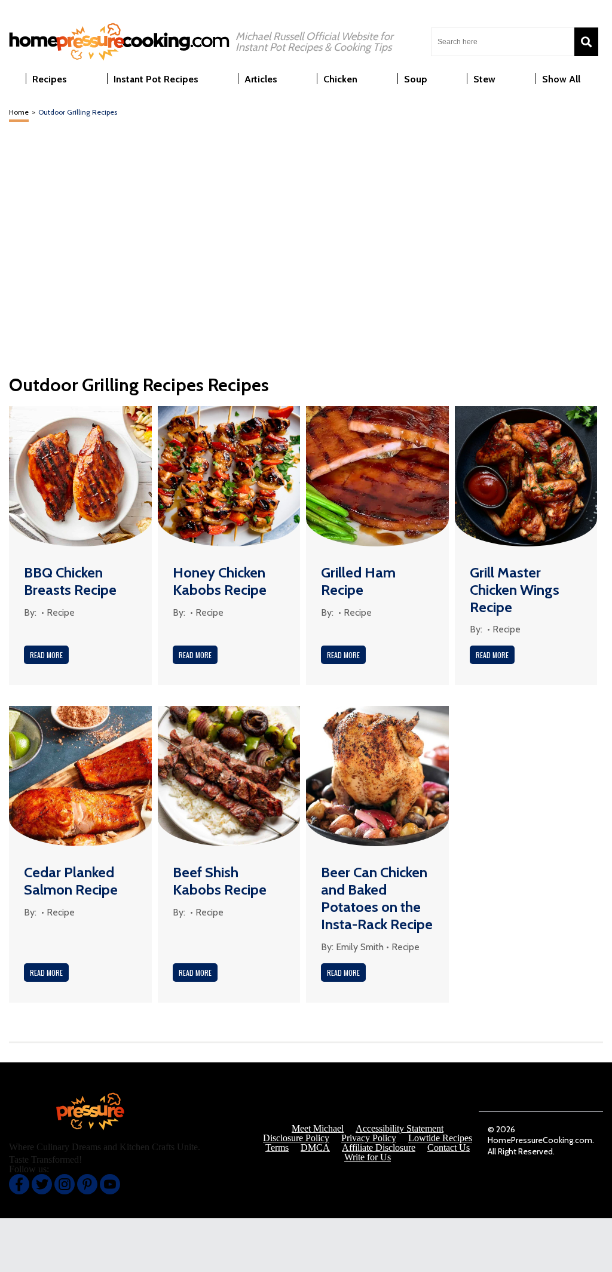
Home (19, 111)
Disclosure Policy (296, 1138)
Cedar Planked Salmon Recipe (71, 881)
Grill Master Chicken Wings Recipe (514, 590)
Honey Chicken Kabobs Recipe (220, 581)
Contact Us (448, 1148)
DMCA (315, 1148)
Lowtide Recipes (440, 1138)
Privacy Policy (368, 1138)
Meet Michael (318, 1128)
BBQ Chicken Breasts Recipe (70, 581)
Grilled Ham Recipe (358, 581)
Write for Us (367, 1157)
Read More (46, 655)
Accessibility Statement (399, 1128)
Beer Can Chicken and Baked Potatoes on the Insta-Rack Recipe (377, 898)
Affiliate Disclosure (378, 1148)
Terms (277, 1148)
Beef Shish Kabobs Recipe (220, 881)
